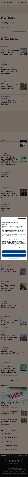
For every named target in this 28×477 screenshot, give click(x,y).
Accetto (14, 255)
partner (19, 241)
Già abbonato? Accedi (14, 258)
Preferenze (14, 251)
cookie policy (22, 234)
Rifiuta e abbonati (22, 219)
